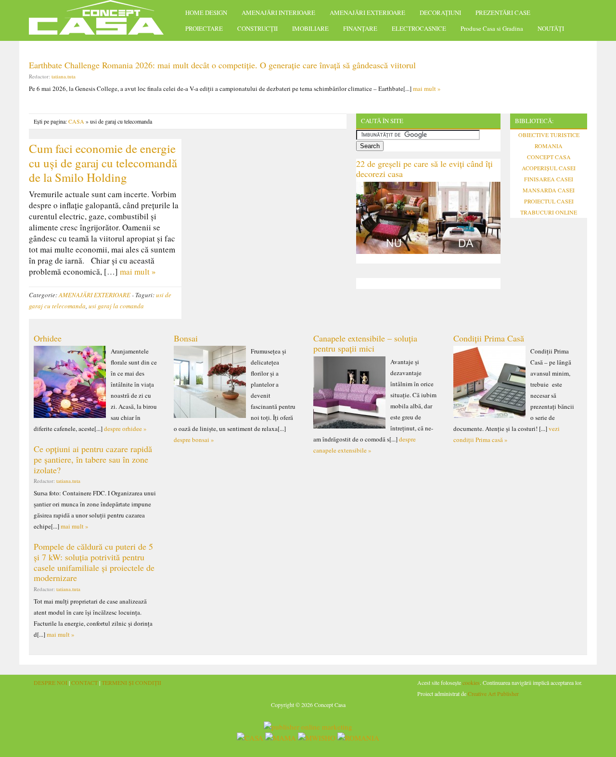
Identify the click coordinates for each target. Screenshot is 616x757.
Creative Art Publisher (493, 693)
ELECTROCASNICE (419, 28)
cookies (471, 682)
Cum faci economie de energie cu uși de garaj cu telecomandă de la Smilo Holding (103, 162)
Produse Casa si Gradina (492, 28)
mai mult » (427, 88)
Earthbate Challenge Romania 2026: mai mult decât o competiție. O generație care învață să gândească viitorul (222, 65)
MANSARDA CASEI (549, 190)
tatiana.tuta (63, 76)
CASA (76, 121)
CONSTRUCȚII (257, 28)
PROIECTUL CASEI (549, 201)
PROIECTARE (204, 28)
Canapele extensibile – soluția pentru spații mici (365, 343)
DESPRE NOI (50, 682)
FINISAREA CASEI (548, 179)
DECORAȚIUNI (440, 12)
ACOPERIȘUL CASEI (549, 168)
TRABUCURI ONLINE (548, 212)
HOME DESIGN (206, 12)
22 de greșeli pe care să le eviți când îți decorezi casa (424, 169)
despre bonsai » (194, 439)
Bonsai (186, 338)
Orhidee (48, 338)
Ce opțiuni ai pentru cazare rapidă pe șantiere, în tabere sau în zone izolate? (93, 459)
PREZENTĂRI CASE (502, 12)
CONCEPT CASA (549, 157)
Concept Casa (101, 20)
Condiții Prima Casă (488, 338)
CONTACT (84, 682)
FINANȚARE (360, 28)
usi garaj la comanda (116, 306)
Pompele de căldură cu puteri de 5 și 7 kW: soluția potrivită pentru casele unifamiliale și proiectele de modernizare (94, 562)
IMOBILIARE (310, 28)
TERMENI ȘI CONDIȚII (131, 682)
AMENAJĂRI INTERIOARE (278, 12)
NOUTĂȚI (551, 28)
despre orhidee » (125, 428)
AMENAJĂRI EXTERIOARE (367, 12)
